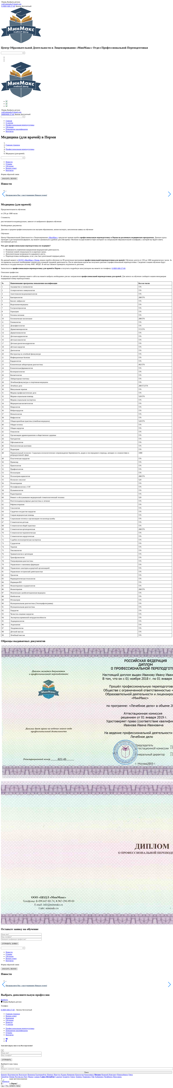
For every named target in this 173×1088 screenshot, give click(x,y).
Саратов (58, 1077)
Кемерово (71, 1075)
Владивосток (13, 1075)
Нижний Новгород (109, 1075)
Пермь (4, 2)
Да (3, 1086)
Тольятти (66, 1077)
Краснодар (79, 1075)
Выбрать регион (13, 2)
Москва (97, 1075)
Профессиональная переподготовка (20, 125)
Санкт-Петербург (47, 1077)
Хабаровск (99, 1077)
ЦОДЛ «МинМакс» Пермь (29, 260)
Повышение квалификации (17, 129)
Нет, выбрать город (13, 1086)
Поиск (86, 1072)
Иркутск (57, 1075)
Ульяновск (86, 1077)
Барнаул (4, 1075)
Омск (130, 1075)
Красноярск (89, 1075)
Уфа (93, 1077)
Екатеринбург (41, 1075)
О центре (9, 123)
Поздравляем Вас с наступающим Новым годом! (26, 195)
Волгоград (23, 1075)
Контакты (10, 131)
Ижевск (50, 1075)
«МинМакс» (53, 237)
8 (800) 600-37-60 (118, 268)
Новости (9, 162)
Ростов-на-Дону (21, 1077)
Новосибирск (122, 1075)
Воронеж (31, 1075)
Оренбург (5, 1077)
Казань (64, 1075)
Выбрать (4, 1000)
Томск (72, 1077)
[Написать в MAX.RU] (5, 1082)
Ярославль (117, 1077)
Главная (9, 121)
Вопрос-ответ (11, 168)
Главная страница (13, 145)
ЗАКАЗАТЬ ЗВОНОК (9, 178)
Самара (37, 1077)
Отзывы (9, 164)
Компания (10, 1018)
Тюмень (79, 1077)
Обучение (10, 127)
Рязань (30, 1077)
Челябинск (108, 1077)
